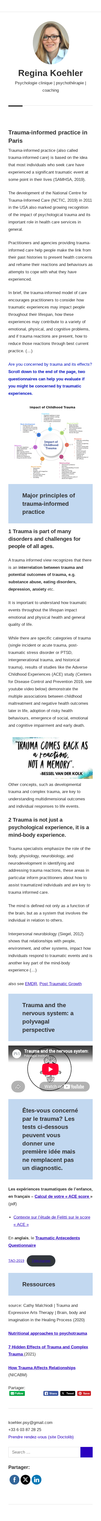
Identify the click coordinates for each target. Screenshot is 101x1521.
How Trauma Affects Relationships (42, 1368)
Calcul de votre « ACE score (62, 1196)
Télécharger (41, 1261)
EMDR (31, 983)
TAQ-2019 (16, 1261)
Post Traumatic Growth (60, 983)
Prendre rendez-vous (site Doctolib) (41, 1437)
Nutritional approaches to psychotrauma (47, 1333)
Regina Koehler (50, 73)
